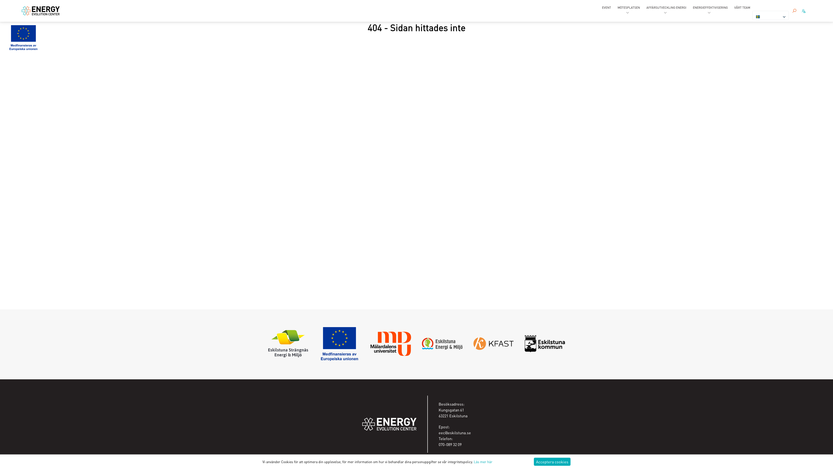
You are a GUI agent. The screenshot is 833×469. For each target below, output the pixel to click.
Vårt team (742, 7)
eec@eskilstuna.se (455, 432)
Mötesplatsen (629, 7)
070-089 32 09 (450, 444)
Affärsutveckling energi (666, 7)
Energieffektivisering (710, 7)
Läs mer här (483, 461)
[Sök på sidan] (794, 10)
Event (606, 7)
